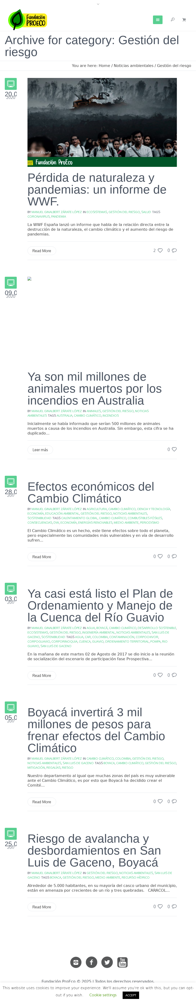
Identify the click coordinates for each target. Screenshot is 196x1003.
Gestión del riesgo (174, 65)
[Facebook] (92, 962)
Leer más (40, 449)
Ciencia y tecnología (153, 509)
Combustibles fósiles (145, 518)
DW (56, 522)
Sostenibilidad (39, 518)
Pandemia (58, 216)
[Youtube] (123, 962)
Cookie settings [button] (103, 995)
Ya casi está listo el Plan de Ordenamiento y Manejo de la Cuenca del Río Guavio (100, 605)
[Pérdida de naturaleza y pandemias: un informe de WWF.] (102, 122)
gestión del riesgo (160, 763)
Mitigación (36, 767)
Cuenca (85, 641)
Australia (64, 415)
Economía (35, 513)
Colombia (123, 758)
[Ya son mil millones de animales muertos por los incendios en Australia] (102, 321)
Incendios (111, 415)
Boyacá (102, 628)
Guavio (97, 641)
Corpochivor (147, 637)
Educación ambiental (62, 513)
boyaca (109, 763)
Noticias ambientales (133, 65)
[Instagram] (76, 962)
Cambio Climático (87, 415)
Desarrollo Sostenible (157, 628)
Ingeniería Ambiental (98, 632)
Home (104, 65)
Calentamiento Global (79, 518)
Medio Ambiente (126, 522)
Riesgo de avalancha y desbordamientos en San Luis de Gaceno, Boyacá (94, 850)
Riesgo (67, 767)
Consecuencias (39, 522)
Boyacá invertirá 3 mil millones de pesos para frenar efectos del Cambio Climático (96, 730)
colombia (100, 637)
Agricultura (97, 509)
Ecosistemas (97, 212)
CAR (88, 637)
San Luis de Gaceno (55, 646)
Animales (94, 411)
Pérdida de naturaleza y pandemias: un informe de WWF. (97, 189)
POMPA (155, 641)
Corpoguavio (38, 641)
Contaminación (121, 637)
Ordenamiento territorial (127, 641)
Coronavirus (38, 216)
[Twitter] (107, 962)
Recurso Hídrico (136, 877)
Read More (42, 250)
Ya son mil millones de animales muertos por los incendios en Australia (94, 388)
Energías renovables (95, 522)
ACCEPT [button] (130, 995)
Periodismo (149, 522)
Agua (91, 628)
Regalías (53, 767)
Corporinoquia (64, 641)
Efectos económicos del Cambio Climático (90, 492)
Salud (146, 212)
